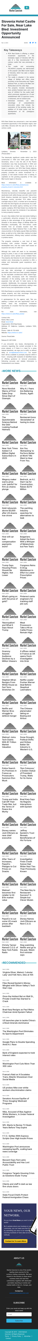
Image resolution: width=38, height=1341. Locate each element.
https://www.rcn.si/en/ (15, 332)
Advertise (27, 1336)
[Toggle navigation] (27, 7)
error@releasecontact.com (18, 352)
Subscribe (19, 1321)
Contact (8, 1338)
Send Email (9, 322)
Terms (7, 1336)
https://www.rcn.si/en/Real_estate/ (13, 314)
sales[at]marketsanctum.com (19, 1293)
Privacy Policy (16, 1336)
